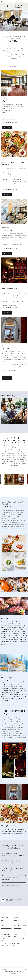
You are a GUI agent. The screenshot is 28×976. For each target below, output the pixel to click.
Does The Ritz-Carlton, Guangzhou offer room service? (12, 862)
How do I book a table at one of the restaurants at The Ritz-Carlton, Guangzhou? (12, 877)
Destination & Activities (6, 928)
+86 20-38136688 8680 (11, 189)
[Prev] (2, 427)
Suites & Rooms (4, 917)
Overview (3, 914)
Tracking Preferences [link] (19, 922)
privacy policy (20, 971)
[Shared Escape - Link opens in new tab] (14, 411)
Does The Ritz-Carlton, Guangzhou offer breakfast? (12, 886)
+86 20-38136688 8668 (11, 122)
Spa (2, 925)
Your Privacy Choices (21, 925)
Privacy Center (17, 928)
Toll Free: (10, 944)
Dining (2, 922)
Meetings (16, 914)
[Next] (25, 427)
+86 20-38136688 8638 (11, 372)
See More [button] (16, 465)
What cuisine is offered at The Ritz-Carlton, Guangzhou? (12, 869)
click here (13, 973)
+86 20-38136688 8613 (11, 307)
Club (2, 920)
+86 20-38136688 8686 (11, 248)
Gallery (15, 920)
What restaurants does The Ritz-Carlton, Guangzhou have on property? (13, 854)
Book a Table (7, 127)
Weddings (16, 917)
